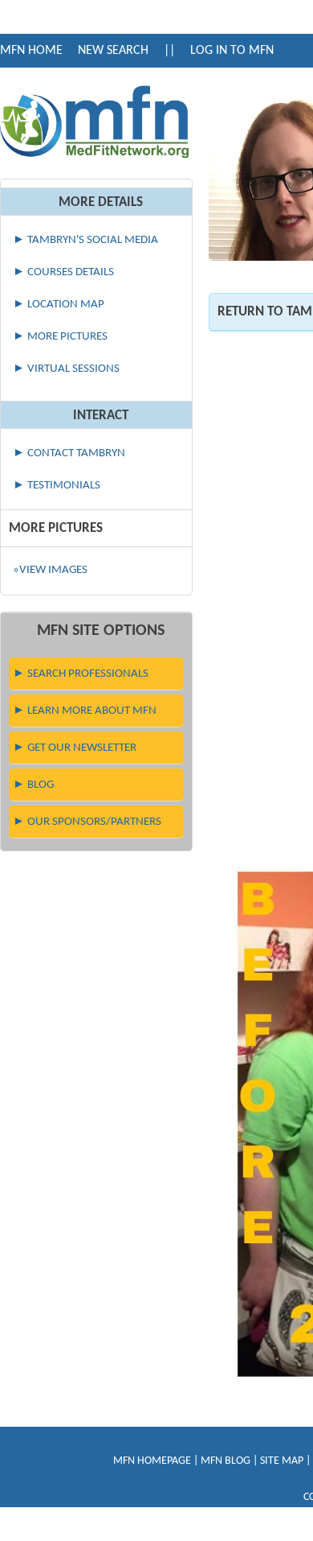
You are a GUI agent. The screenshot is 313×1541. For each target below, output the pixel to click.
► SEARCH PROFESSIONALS (80, 674)
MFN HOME (31, 50)
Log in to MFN (232, 50)
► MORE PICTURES (60, 337)
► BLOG (33, 785)
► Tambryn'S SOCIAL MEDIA (85, 240)
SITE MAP (281, 1461)
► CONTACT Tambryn (69, 453)
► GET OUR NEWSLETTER (74, 748)
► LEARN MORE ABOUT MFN (84, 711)
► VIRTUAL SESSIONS (66, 369)
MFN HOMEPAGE (152, 1461)
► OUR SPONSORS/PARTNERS (87, 822)
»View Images (50, 570)
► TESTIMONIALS (56, 486)
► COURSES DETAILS (63, 272)
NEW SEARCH (113, 50)
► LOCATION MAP (58, 305)
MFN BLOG (225, 1461)
